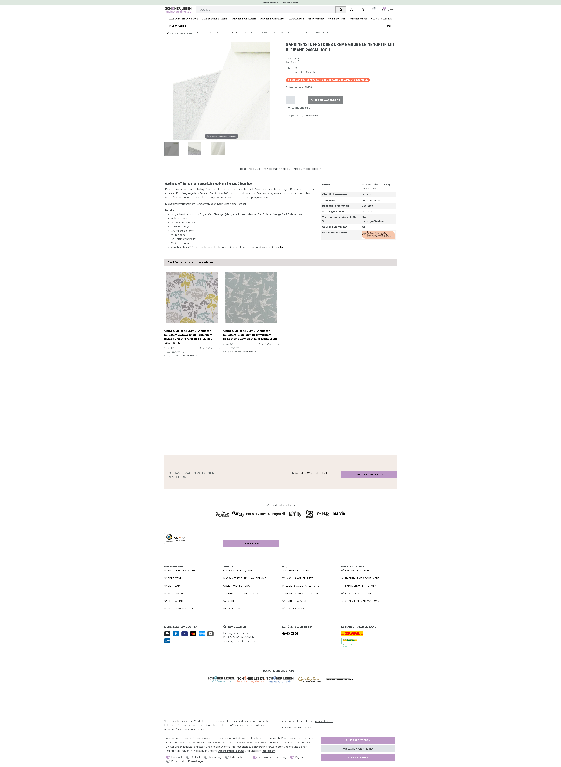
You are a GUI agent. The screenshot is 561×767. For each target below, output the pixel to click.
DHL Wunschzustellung (272, 757)
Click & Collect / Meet (238, 570)
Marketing (215, 757)
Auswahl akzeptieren (358, 749)
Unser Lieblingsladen (179, 570)
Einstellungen (196, 761)
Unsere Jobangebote (179, 608)
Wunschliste (301, 108)
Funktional (177, 761)
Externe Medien (239, 757)
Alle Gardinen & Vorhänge (183, 19)
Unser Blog (251, 543)
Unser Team (172, 586)
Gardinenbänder (358, 19)
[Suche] (340, 9)
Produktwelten (177, 26)
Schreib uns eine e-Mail (311, 473)
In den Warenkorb (327, 100)
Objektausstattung (236, 586)
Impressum (268, 750)
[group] (192, 297)
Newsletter (231, 608)
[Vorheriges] (175, 91)
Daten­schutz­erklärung (231, 750)
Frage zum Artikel (277, 169)
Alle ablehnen (358, 757)
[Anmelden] (352, 10)
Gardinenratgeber (295, 601)
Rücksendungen (293, 608)
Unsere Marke (174, 593)
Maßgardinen (296, 19)
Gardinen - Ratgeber (369, 474)
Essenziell (177, 757)
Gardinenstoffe (337, 19)
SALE (389, 26)
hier (282, 247)
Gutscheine (231, 601)
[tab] (250, 169)
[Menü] (185, 534)
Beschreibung (250, 169)
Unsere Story (173, 578)
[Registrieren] (363, 10)
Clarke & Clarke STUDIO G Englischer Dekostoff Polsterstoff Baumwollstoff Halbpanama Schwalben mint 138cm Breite (250, 334)
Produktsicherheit (307, 169)
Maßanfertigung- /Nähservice (244, 578)
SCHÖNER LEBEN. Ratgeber (300, 593)
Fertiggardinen (316, 19)
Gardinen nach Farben (244, 19)
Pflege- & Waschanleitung (300, 586)
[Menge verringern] (303, 100)
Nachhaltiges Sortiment (362, 578)
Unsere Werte (174, 601)
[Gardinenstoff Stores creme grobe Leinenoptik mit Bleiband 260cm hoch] (171, 149)
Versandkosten (311, 115)
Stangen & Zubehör (381, 19)
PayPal (299, 757)
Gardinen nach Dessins (272, 19)
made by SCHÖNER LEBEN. (215, 19)
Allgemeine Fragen (295, 570)
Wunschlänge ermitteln (299, 578)
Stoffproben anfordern (241, 593)
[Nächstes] (268, 91)
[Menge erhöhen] (298, 100)
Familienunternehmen (361, 586)
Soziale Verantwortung (362, 601)
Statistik (196, 757)
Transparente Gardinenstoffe (232, 33)
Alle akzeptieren (358, 740)
